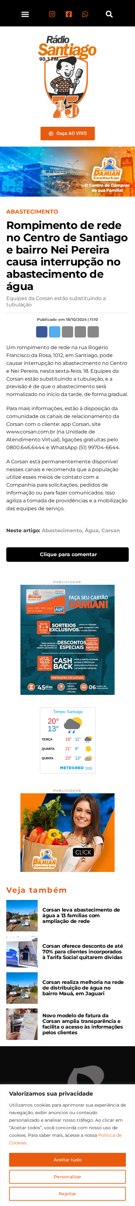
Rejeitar (67, 1194)
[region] (67, 1145)
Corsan (110, 530)
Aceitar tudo (68, 1160)
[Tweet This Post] (54, 332)
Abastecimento (62, 530)
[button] (25, 14)
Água (92, 530)
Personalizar (67, 1177)
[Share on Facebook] (41, 332)
